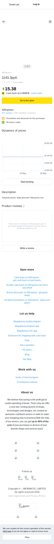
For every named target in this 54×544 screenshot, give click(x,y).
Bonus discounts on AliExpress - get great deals (27, 293)
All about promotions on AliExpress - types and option (27, 301)
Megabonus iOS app (27, 331)
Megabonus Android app (27, 326)
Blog (27, 354)
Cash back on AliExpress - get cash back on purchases (27, 278)
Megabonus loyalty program (27, 321)
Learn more (36, 93)
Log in (36, 4)
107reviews (7, 113)
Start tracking (27, 182)
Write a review (27, 248)
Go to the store (27, 100)
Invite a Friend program (27, 377)
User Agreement (17, 496)
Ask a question (27, 345)
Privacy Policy (37, 496)
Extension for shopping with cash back (27, 335)
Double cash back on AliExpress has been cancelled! (27, 286)
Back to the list (4, 22)
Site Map (27, 359)
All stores (27, 350)
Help (27, 340)
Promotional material (27, 382)
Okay (27, 537)
